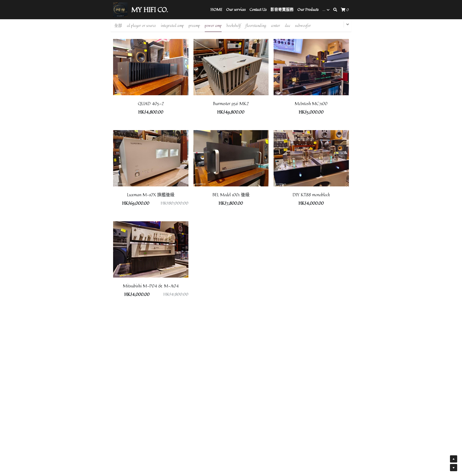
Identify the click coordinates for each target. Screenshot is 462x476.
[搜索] (335, 10)
